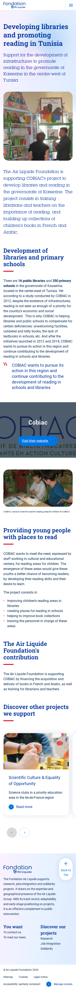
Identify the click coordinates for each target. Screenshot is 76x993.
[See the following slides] (24, 833)
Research (47, 938)
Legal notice (41, 977)
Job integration (51, 943)
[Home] (14, 5)
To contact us (12, 932)
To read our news (14, 937)
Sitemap (8, 977)
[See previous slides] (12, 833)
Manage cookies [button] (63, 984)
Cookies (23, 977)
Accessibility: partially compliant (21, 984)
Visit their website (35, 441)
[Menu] (71, 5)
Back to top (66, 872)
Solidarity (47, 948)
